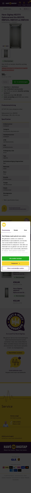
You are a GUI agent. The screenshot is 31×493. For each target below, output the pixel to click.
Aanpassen (14, 263)
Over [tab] (25, 230)
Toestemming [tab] (6, 230)
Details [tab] (16, 230)
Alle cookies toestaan (15, 258)
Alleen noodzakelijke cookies (15, 268)
